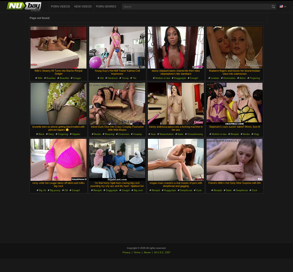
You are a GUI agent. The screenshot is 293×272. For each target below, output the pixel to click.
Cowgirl (194, 78)
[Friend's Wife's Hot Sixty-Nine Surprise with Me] (234, 160)
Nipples (76, 134)
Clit (66, 190)
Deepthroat (186, 190)
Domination (229, 78)
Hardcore (113, 78)
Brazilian (51, 78)
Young (125, 78)
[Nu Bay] (23, 6)
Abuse (147, 252)
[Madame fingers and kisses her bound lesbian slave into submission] (234, 48)
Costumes (123, 134)
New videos (83, 6)
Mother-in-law (162, 78)
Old (102, 78)
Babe (180, 134)
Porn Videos (60, 6)
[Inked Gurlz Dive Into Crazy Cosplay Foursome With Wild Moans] (117, 104)
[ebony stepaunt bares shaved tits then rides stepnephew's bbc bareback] (176, 48)
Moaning (109, 134)
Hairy (51, 134)
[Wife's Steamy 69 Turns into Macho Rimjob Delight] (58, 48)
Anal (153, 134)
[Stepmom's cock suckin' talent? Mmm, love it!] (234, 104)
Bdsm (243, 78)
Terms (137, 252)
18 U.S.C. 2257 (162, 252)
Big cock (138, 190)
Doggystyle (180, 78)
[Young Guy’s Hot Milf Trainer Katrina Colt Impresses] (117, 48)
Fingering (255, 78)
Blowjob (235, 134)
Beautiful (64, 78)
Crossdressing (195, 134)
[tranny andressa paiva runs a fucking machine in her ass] (176, 104)
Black (41, 134)
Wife (40, 78)
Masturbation (167, 134)
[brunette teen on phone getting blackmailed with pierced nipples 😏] (58, 104)
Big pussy (55, 190)
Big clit (42, 190)
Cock (199, 190)
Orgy (256, 134)
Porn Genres (106, 6)
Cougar (77, 78)
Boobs (97, 134)
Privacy (126, 252)
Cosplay (137, 134)
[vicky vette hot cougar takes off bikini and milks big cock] (58, 160)
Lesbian (215, 78)
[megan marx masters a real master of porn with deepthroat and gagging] (176, 160)
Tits (134, 78)
